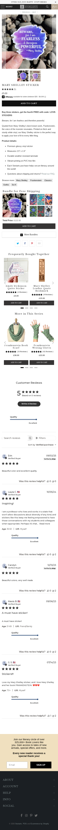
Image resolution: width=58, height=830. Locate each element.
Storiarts (18, 824)
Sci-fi (14, 185)
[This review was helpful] (48, 481)
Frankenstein (36, 180)
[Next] (54, 42)
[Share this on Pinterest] (32, 243)
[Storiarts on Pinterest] (31, 815)
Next (34, 12)
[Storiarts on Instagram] (26, 815)
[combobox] (42, 445)
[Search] (47, 6)
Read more (44, 524)
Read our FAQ (48, 174)
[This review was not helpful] (53, 481)
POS (25, 824)
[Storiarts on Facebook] (22, 815)
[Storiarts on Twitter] (36, 815)
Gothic (6, 185)
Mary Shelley (21, 180)
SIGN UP (40, 765)
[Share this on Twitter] (18, 243)
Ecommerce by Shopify (40, 824)
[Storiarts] (29, 6)
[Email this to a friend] (39, 243)
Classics (48, 180)
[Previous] (4, 42)
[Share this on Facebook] (25, 243)
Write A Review (29, 404)
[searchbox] (15, 438)
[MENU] (1, 6)
